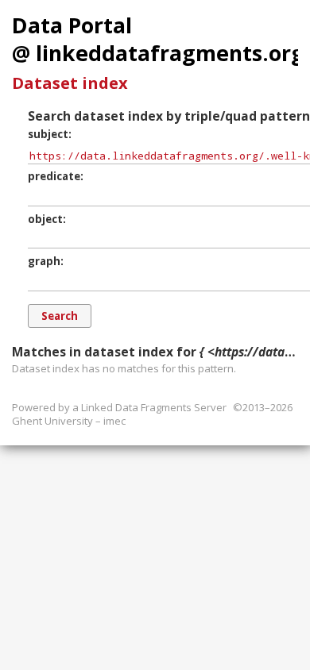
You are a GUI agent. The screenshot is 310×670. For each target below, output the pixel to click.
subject (48, 134)
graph (44, 261)
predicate (54, 176)
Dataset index (70, 83)
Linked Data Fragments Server (154, 407)
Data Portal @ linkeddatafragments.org (158, 39)
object (45, 219)
